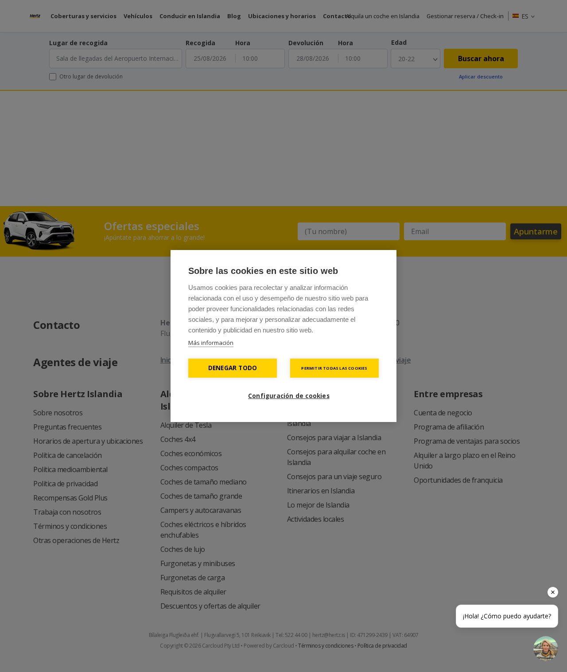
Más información (210, 343)
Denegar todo (232, 368)
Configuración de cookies (288, 396)
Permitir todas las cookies (334, 368)
